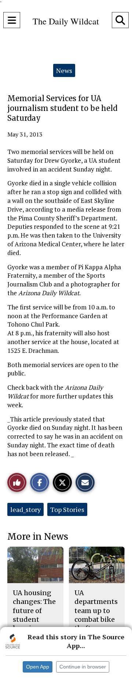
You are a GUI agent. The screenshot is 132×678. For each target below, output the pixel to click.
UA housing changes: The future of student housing (34, 610)
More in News (37, 536)
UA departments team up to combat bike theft (96, 610)
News (64, 70)
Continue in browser (82, 667)
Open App (37, 667)
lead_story (25, 509)
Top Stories (67, 509)
